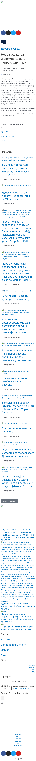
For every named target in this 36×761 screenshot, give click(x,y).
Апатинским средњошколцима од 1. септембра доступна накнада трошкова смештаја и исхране (16, 326)
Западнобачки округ (13, 644)
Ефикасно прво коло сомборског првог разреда (14, 381)
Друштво (6, 48)
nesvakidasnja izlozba (8, 136)
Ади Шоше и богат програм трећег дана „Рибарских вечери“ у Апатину (18, 606)
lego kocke (4, 132)
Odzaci (3, 141)
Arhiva (15, 688)
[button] (4, 123)
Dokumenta (25, 688)
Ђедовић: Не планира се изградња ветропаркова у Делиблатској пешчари (18, 453)
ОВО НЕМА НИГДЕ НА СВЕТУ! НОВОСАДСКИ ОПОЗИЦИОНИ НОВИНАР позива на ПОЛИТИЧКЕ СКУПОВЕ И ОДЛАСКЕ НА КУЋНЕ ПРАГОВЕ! (17, 535)
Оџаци (17, 48)
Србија (5, 649)
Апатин (5, 639)
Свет (4, 655)
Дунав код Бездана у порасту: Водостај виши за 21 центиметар (16, 196)
